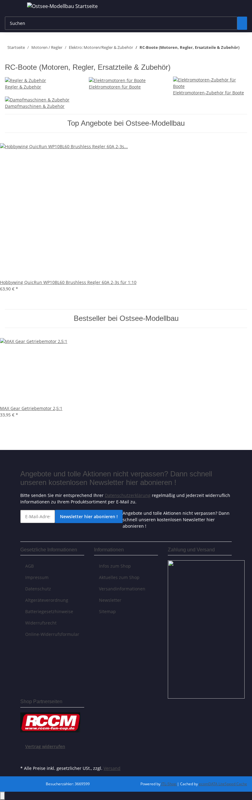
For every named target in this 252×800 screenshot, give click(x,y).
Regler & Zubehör (23, 87)
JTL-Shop (169, 783)
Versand (112, 768)
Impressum (37, 577)
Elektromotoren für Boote (115, 87)
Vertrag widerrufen (45, 746)
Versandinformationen (122, 589)
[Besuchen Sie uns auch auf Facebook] (25, 756)
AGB (29, 566)
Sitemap (107, 611)
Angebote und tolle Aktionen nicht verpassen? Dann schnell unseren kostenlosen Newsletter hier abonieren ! (176, 519)
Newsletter (110, 600)
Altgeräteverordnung (46, 600)
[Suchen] (242, 23)
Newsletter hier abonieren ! (89, 516)
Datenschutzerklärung (128, 495)
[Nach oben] (2, 796)
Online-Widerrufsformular (52, 634)
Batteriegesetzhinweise (49, 611)
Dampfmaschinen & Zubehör (35, 106)
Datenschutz (38, 589)
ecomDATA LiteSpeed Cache (223, 783)
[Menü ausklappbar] (12, 7)
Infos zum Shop (115, 566)
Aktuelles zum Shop (119, 577)
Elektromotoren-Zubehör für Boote (208, 93)
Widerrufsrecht (41, 623)
